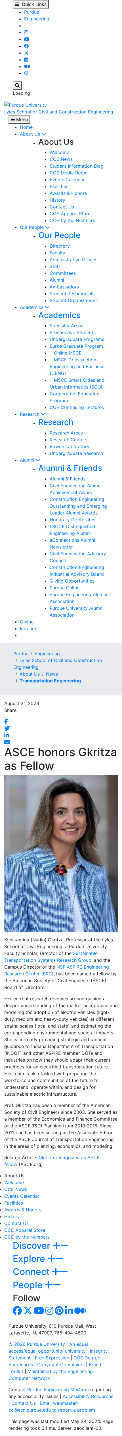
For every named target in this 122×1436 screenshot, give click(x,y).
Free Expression (52, 1358)
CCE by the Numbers (72, 220)
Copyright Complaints (61, 1364)
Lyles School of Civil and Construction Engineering (58, 112)
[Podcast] (26, 73)
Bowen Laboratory (69, 446)
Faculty (57, 253)
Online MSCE (66, 353)
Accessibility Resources (88, 1396)
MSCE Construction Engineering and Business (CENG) (77, 366)
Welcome (59, 152)
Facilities (59, 186)
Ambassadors (64, 287)
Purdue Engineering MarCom (58, 1389)
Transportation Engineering (50, 681)
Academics (32, 307)
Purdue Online (64, 588)
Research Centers (68, 439)
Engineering (36, 19)
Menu (21, 119)
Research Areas (66, 433)
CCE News (61, 159)
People (29, 1284)
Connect (32, 1271)
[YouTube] (26, 39)
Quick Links (33, 4)
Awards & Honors (68, 193)
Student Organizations (74, 300)
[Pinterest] (59, 1312)
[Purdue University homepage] (25, 104)
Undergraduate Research (76, 453)
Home (26, 127)
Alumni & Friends (70, 468)
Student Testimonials (72, 293)
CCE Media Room (69, 173)
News (52, 674)
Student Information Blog (77, 166)
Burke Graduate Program (76, 346)
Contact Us (62, 207)
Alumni (57, 280)
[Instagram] (26, 32)
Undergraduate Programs (77, 339)
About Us (30, 134)
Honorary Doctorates (72, 519)
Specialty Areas (66, 325)
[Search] (17, 85)
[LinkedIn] (26, 59)
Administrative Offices (73, 259)
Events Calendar (67, 179)
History (57, 200)
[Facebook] (26, 46)
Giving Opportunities (72, 581)
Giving (27, 622)
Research (30, 414)
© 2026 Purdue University (37, 1344)
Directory (60, 246)
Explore (30, 1258)
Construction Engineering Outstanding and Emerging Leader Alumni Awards (78, 506)
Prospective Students (73, 332)
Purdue (31, 12)
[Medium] (27, 66)
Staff (55, 266)
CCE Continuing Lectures (77, 407)
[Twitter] (26, 53)
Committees (63, 273)
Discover (32, 1245)
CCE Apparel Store (70, 213)
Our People (32, 227)
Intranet (28, 628)
